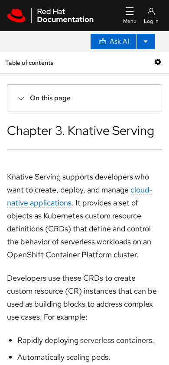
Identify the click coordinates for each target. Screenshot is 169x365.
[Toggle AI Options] (145, 41)
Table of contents (29, 62)
